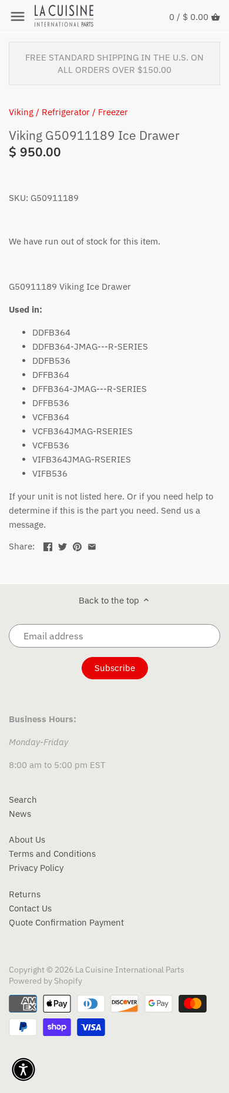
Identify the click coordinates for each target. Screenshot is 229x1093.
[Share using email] (91, 545)
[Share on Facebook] (47, 545)
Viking (21, 112)
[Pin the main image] (77, 545)
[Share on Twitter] (62, 545)
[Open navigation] (17, 16)
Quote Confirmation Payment (66, 922)
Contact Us (30, 908)
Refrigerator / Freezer (85, 112)
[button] (23, 1069)
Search (23, 799)
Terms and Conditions (52, 853)
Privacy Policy (36, 867)
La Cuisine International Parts (129, 969)
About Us (27, 839)
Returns (25, 894)
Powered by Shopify (45, 980)
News (20, 813)
